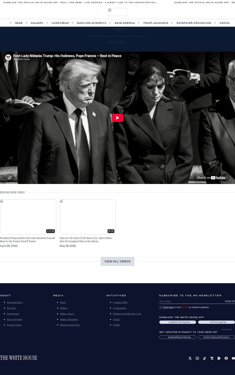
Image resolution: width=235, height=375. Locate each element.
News (19, 23)
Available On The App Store (179, 322)
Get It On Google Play (218, 322)
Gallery (37, 23)
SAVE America (125, 23)
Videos (119, 29)
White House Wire (70, 324)
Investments (119, 308)
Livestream (60, 23)
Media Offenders (69, 319)
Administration (15, 302)
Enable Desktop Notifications (216, 337)
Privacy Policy (14, 324)
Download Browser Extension (179, 337)
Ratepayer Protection (194, 23)
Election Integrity (91, 23)
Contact (11, 308)
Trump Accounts (155, 23)
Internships (13, 313)
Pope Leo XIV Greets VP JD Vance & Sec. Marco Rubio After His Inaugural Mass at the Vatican (86, 239)
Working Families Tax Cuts (127, 313)
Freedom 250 (120, 302)
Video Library (67, 313)
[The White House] (117, 12)
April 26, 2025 (9, 246)
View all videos (117, 261)
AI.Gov (116, 319)
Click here (168, 307)
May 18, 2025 (68, 246)
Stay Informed (14, 319)
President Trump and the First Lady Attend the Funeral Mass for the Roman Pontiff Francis (27, 239)
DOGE (116, 324)
